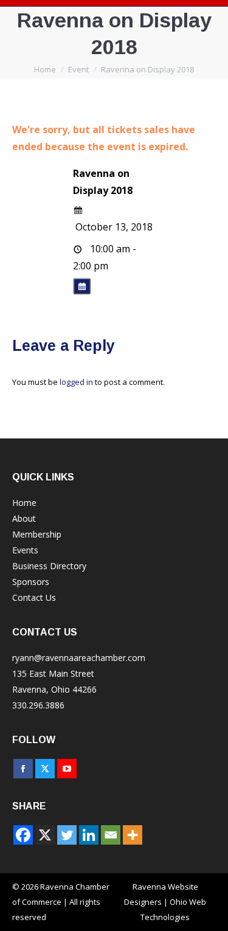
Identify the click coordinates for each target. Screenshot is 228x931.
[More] (132, 835)
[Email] (110, 835)
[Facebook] (23, 835)
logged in (76, 381)
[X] (45, 835)
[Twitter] (67, 835)
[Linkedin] (88, 835)
